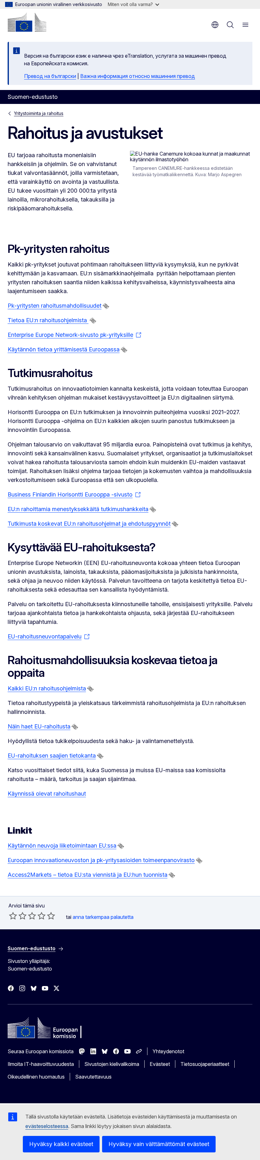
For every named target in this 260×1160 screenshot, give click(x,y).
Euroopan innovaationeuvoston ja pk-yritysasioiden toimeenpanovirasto (101, 860)
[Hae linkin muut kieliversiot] (106, 306)
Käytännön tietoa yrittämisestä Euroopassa (64, 349)
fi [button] (215, 25)
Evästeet (160, 1064)
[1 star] (13, 916)
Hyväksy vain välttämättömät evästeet (158, 1144)
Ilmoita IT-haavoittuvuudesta (41, 1064)
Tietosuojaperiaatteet (204, 1064)
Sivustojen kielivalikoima (111, 1064)
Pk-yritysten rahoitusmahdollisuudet (54, 305)
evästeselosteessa (46, 1126)
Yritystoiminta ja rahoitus (38, 113)
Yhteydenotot (168, 1051)
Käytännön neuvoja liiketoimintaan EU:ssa (62, 845)
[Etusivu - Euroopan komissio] (27, 22)
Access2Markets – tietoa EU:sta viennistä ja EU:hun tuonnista (87, 874)
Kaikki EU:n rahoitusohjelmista (47, 688)
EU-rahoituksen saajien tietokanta (52, 755)
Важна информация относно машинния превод (137, 76)
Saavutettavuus (93, 1076)
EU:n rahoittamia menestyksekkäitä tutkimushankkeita (78, 509)
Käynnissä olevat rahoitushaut (47, 793)
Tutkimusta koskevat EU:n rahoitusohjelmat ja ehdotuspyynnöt (89, 523)
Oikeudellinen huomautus (36, 1076)
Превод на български (50, 76)
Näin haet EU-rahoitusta (39, 726)
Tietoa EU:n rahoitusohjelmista (48, 320)
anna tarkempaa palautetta (103, 917)
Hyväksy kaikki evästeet (61, 1144)
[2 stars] (17, 916)
